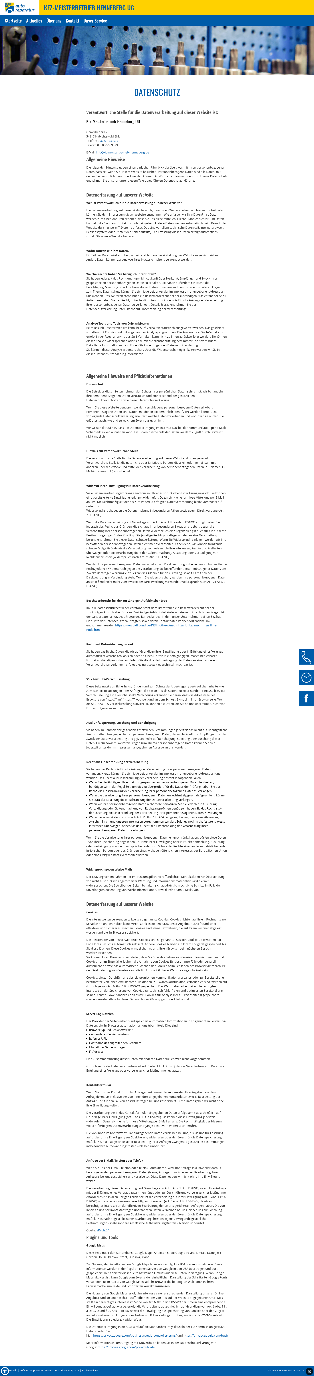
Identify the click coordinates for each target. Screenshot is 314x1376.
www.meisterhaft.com (293, 1370)
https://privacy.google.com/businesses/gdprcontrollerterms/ (135, 1335)
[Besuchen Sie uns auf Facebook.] (306, 698)
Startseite (13, 20)
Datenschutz (52, 1370)
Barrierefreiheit (90, 1370)
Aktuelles (34, 20)
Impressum (36, 1370)
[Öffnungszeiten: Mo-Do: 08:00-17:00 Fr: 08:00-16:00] (306, 677)
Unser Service (95, 20)
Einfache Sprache (70, 1370)
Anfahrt (24, 1370)
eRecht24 (102, 1230)
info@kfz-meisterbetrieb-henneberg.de (122, 152)
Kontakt (72, 20)
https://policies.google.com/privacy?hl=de (126, 1347)
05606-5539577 (108, 141)
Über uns (54, 20)
